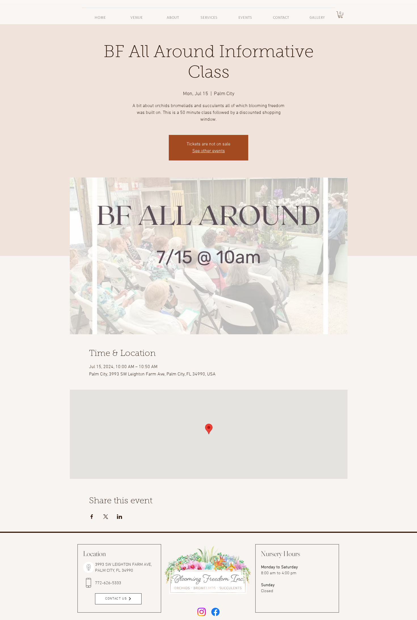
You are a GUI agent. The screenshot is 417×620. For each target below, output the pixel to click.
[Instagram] (201, 611)
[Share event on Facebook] (91, 516)
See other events (208, 151)
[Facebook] (215, 611)
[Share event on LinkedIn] (119, 516)
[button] (173, 15)
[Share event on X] (105, 516)
